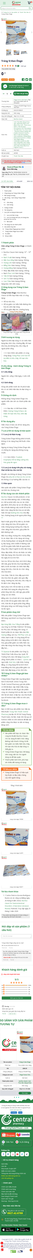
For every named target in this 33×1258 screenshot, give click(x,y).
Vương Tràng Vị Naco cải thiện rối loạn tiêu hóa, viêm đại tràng (15, 413)
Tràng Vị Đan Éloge (24, 1062)
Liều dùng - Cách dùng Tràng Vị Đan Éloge (14, 198)
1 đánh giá (23, 66)
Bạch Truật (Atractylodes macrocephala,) (21, 135)
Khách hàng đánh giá (14, 969)
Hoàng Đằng (8, 268)
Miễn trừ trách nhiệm (8, 1171)
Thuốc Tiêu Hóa (18, 156)
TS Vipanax (5, 651)
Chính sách (7, 1183)
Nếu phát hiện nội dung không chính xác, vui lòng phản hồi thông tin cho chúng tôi (17, 161)
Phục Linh (11, 273)
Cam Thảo (7, 281)
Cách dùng (10, 205)
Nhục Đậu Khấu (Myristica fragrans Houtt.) (21, 146)
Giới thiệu (4, 1164)
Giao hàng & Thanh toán (9, 1196)
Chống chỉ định (8, 208)
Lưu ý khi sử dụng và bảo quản (13, 212)
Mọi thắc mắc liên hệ (11, 1206)
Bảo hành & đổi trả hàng (9, 1194)
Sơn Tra (6, 279)
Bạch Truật (8, 257)
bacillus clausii (23, 1081)
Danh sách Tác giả (7, 1199)
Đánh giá (29, 181)
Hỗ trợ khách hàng (11, 1160)
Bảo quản (10, 221)
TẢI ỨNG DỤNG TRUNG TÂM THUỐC (14, 1225)
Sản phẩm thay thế (10, 227)
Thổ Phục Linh (23, 635)
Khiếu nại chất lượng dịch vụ (10, 1176)
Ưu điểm (7, 234)
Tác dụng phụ (8, 210)
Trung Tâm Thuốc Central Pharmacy (16, 1241)
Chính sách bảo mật (16, 1110)
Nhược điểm (8, 236)
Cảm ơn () (12, 1014)
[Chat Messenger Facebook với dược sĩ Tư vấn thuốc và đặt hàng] (5, 88)
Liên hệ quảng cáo (7, 1178)
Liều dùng (10, 202)
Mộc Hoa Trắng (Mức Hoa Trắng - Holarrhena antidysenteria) (22, 142)
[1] (2, 517)
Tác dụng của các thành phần (13, 224)
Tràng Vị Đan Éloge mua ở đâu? (14, 231)
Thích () (5, 960)
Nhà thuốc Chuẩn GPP (8, 1169)
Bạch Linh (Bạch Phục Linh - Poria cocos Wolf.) (22, 125)
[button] (14, 1097)
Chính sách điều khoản (8, 1187)
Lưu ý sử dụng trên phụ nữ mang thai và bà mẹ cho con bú (16, 218)
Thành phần (8, 191)
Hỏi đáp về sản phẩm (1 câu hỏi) (16, 928)
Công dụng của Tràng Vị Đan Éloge (14, 193)
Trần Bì (6, 276)
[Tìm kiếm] (29, 8)
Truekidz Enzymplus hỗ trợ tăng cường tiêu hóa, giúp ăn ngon (16, 459)
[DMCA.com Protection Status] (13, 1252)
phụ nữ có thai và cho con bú (20, 477)
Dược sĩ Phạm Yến (14, 167)
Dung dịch (25, 657)
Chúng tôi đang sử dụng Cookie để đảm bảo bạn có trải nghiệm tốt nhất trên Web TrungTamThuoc (15, 1108)
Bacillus (4, 497)
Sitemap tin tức (13, 1201)
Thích (4, 948)
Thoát (20, 1112)
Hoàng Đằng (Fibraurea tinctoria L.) (22, 137)
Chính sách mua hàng (8, 1189)
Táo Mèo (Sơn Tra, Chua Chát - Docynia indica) (22, 130)
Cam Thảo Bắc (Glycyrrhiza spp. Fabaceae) (21, 122)
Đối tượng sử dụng (9, 195)
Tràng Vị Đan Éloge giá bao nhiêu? (15, 229)
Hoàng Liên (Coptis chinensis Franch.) (22, 132)
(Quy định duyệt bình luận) (12, 974)
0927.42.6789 (15, 1213)
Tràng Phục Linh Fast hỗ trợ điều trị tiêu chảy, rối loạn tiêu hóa (17, 358)
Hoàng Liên (8, 263)
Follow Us (5, 1150)
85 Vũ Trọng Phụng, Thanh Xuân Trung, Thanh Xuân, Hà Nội (18, 1220)
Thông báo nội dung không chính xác (13, 1173)
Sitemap (4, 1201)
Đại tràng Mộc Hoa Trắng (10, 624)
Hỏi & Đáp (19, 181)
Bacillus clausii (18, 119)
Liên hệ (3, 1166)
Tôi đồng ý (13, 1112)
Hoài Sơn (12, 662)
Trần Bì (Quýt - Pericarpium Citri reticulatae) (22, 127)
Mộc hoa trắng (9, 260)
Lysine (25, 659)
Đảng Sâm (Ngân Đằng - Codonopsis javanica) (22, 139)
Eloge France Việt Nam (20, 100)
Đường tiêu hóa (17, 513)
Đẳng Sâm (7, 265)
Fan (9, 1142)
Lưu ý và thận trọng (13, 215)
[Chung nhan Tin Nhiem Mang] (20, 1252)
